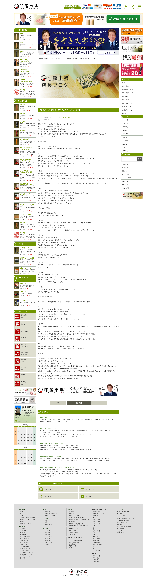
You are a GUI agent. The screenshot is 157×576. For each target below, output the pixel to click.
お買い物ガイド (49, 489)
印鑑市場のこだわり (74, 515)
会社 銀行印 (23, 530)
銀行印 (22, 513)
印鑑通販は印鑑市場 (43, 58)
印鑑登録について (127, 103)
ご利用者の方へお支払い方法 (125, 520)
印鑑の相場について (73, 528)
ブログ (51, 58)
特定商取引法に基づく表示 (124, 526)
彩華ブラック (96, 519)
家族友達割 (120, 513)
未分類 (124, 113)
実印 (21, 511)
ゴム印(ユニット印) (25, 556)
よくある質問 (49, 496)
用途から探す (125, 184)
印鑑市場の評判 (126, 99)
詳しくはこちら (62, 421)
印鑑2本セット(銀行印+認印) (27, 519)
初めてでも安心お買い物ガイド (125, 518)
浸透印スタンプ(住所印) (51, 513)
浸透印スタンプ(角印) (50, 515)
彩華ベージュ (96, 523)
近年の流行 (72, 534)
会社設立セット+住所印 (26, 552)
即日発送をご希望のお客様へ (76, 523)
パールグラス (96, 550)
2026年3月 (125, 137)
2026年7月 (125, 123)
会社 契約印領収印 (25, 536)
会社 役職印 (23, 534)
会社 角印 (22, 532)
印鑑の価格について (127, 86)
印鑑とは (94, 553)
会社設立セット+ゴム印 (26, 554)
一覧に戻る (78, 403)
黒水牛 (95, 529)
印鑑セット (125, 167)
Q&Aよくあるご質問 (122, 522)
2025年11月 (125, 151)
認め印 (22, 515)
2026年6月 (125, 127)
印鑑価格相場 (72, 530)
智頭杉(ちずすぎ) (97, 538)
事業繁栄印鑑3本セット (26, 550)
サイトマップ (120, 530)
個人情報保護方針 (122, 528)
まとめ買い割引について (123, 515)
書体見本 (71, 548)
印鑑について (125, 82)
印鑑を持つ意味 (97, 556)
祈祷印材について (97, 515)
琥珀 (94, 533)
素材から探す (125, 171)
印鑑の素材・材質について (99, 509)
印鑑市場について (73, 513)
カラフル (95, 548)
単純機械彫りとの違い (75, 542)
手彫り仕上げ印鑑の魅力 (75, 540)
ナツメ (95, 546)
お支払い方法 (90, 489)
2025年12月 (125, 147)
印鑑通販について (127, 110)
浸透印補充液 (48, 525)
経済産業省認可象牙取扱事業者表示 (78, 525)
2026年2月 (125, 140)
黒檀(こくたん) (97, 540)
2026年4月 (125, 133)
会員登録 (71, 511)
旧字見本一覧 (72, 546)
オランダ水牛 (96, 531)
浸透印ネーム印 (49, 511)
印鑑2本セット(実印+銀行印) (27, 517)
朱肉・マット (48, 523)
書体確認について (73, 544)
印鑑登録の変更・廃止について (101, 562)
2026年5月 (125, 130)
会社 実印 (22, 528)
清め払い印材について (99, 513)
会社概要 (88, 496)
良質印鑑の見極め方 (74, 532)
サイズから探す (126, 177)
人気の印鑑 (125, 164)
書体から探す (125, 181)
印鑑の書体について (127, 89)
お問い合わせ (120, 532)
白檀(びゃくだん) (97, 542)
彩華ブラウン (96, 521)
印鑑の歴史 (96, 558)
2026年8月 (125, 120)
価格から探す (125, 174)
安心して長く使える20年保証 (76, 517)
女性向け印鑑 (125, 188)
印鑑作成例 (125, 96)
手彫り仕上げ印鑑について (75, 537)
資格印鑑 (22, 558)
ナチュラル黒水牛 (97, 544)
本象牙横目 (96, 536)
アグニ (95, 525)
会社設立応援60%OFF (123, 511)
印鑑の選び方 (96, 511)
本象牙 (95, 535)
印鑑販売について (127, 106)
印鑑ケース (47, 521)
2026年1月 (125, 144)
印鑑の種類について (127, 93)
